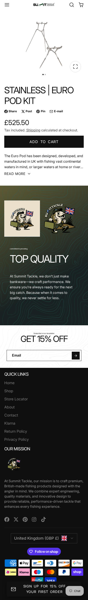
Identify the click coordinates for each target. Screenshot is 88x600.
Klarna (9, 423)
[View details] (14, 464)
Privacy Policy (16, 439)
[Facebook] (6, 519)
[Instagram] (34, 519)
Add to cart (44, 141)
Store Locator (16, 399)
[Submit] (76, 356)
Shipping (33, 130)
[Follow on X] (16, 519)
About (9, 407)
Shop (8, 391)
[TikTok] (43, 519)
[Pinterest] (25, 519)
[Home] (44, 4)
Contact (11, 415)
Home (9, 383)
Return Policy (15, 431)
